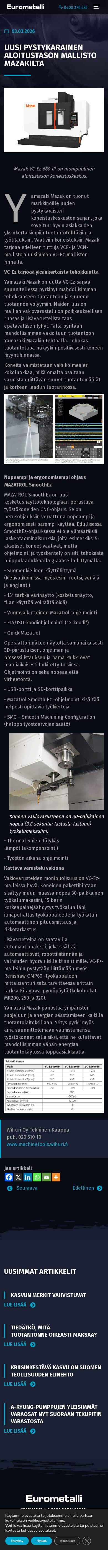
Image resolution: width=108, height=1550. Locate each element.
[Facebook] (9, 1177)
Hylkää (42, 1541)
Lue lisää (15, 1305)
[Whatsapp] (37, 1177)
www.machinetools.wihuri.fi (37, 1144)
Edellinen (83, 1188)
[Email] (46, 1177)
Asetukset (67, 1541)
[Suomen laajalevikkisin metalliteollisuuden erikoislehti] (24, 7)
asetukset (46, 1530)
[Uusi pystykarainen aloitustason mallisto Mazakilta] (54, 120)
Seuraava (26, 1188)
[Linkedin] (28, 1177)
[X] (18, 1177)
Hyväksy (17, 1541)
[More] (56, 1177)
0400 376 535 (75, 7)
